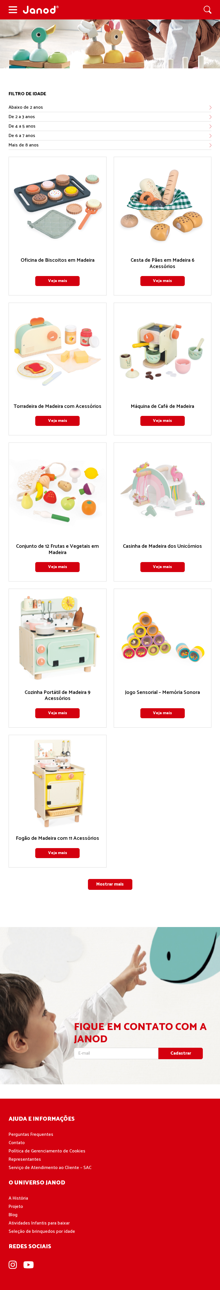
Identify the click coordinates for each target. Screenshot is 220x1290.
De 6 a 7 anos (22, 136)
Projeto (16, 1206)
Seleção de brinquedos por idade (42, 1231)
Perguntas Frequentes (31, 1134)
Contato (17, 1143)
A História (18, 1198)
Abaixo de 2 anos (26, 107)
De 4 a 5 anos (22, 126)
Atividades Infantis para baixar (39, 1223)
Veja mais (57, 281)
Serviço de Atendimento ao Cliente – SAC (50, 1168)
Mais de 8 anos (24, 145)
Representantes (25, 1159)
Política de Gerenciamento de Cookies (47, 1151)
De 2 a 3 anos (22, 117)
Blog (13, 1215)
